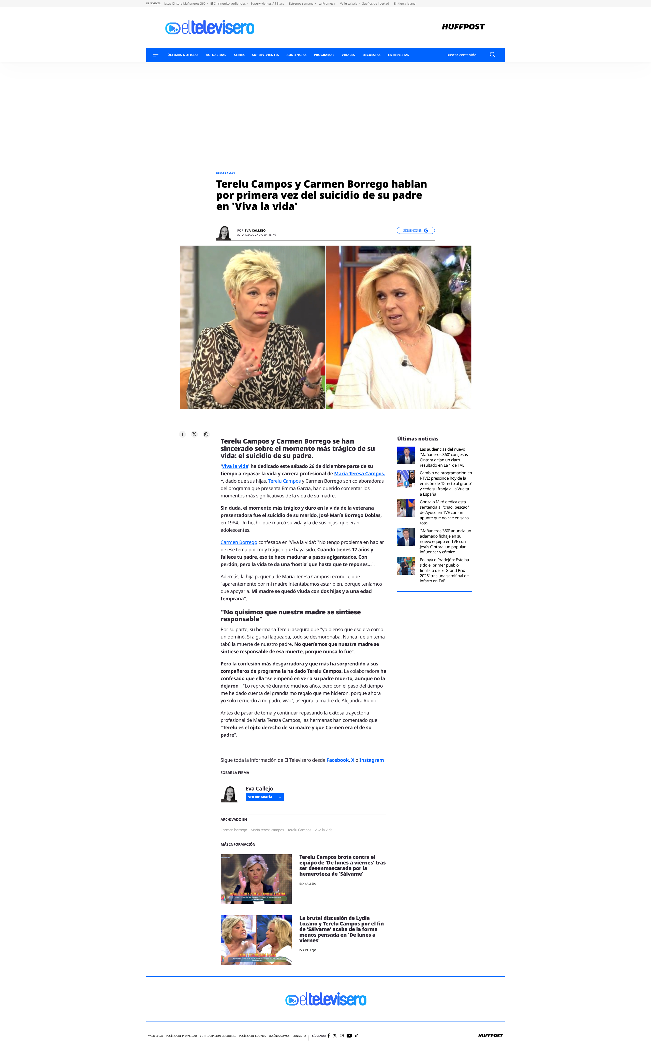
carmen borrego (234, 830)
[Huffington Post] (463, 27)
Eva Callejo (255, 230)
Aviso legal (155, 1036)
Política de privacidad (181, 1036)
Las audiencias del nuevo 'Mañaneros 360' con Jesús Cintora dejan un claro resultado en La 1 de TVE (444, 457)
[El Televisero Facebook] (329, 1035)
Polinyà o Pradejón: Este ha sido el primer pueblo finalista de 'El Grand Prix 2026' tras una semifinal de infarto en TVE (444, 570)
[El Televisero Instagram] (342, 1036)
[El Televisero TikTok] (356, 1036)
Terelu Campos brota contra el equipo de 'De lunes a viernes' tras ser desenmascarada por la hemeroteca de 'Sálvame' (342, 865)
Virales (348, 54)
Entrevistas (398, 54)
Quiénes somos (279, 1036)
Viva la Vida (323, 830)
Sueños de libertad (376, 3)
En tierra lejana (405, 3)
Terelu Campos (284, 481)
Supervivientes (265, 54)
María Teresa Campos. (359, 473)
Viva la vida (235, 466)
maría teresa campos (267, 830)
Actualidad (216, 54)
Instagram (372, 760)
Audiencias (296, 54)
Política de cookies (252, 1036)
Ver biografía (260, 797)
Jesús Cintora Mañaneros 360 (185, 3)
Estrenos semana (301, 3)
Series (239, 54)
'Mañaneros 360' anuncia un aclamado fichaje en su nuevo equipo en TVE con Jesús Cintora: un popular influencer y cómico (445, 541)
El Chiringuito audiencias (228, 3)
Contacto (299, 1036)
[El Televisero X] (335, 1036)
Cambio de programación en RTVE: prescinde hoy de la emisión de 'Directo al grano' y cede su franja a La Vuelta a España (446, 483)
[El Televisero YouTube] (349, 1036)
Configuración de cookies (218, 1036)
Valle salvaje (349, 3)
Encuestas (371, 54)
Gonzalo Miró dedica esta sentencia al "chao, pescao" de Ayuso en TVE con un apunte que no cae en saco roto (444, 512)
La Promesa (327, 3)
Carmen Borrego (239, 542)
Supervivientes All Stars (268, 3)
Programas (324, 54)
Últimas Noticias (183, 54)
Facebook (338, 760)
